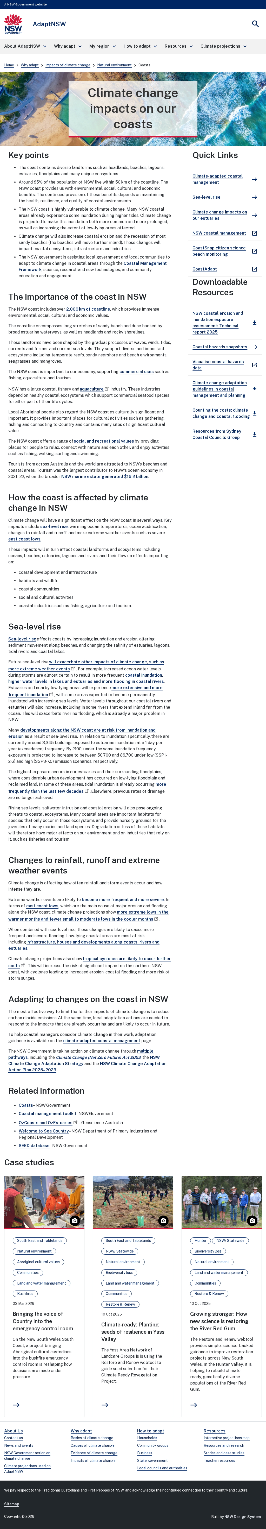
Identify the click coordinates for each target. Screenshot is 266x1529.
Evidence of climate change (94, 1453)
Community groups (152, 1445)
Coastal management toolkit (47, 1113)
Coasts (26, 1105)
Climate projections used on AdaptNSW (27, 1469)
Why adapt (30, 65)
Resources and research (224, 1445)
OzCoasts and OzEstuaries (45, 1122)
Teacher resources (219, 1460)
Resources (214, 1431)
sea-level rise (54, 526)
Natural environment (114, 65)
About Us (13, 1431)
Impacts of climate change (67, 65)
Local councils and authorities (162, 1468)
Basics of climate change (92, 1438)
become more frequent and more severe (123, 899)
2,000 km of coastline (88, 309)
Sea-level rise (22, 639)
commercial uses (136, 371)
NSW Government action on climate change (27, 1456)
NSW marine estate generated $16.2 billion (104, 476)
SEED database (34, 1145)
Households (147, 1438)
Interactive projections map (227, 1438)
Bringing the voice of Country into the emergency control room (43, 1321)
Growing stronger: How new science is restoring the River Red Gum (219, 1321)
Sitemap (11, 1504)
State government (152, 1460)
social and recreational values (104, 441)
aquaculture (92, 389)
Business (144, 1453)
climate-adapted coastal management (101, 1040)
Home (9, 65)
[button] (25, 46)
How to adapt (150, 1431)
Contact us (13, 1438)
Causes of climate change (93, 1445)
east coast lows (24, 539)
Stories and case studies (224, 1453)
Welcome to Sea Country (44, 1131)
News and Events (18, 1445)
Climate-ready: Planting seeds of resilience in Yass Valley (132, 1332)
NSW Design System (242, 1517)
